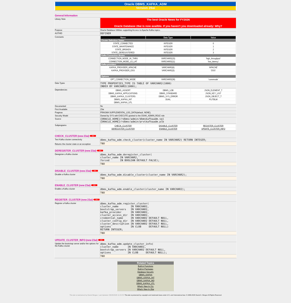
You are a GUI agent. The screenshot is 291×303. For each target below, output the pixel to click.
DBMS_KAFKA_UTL (145, 283)
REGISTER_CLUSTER (213, 126)
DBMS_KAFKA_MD (145, 280)
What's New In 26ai (145, 289)
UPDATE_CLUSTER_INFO (213, 129)
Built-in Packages (145, 269)
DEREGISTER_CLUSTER (123, 129)
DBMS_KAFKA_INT (145, 278)
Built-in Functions (145, 266)
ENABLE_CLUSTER (168, 129)
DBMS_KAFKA (145, 275)
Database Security (145, 272)
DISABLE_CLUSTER (168, 126)
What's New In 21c (145, 286)
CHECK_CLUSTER (123, 126)
